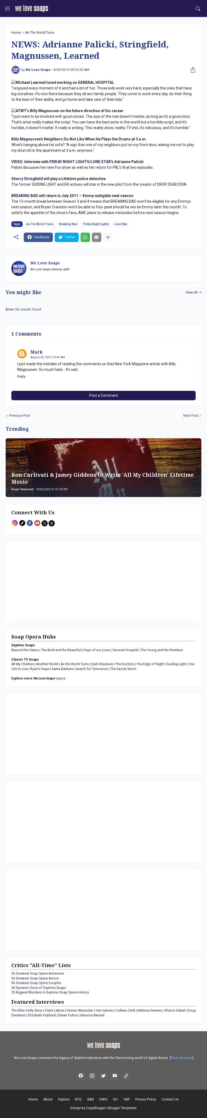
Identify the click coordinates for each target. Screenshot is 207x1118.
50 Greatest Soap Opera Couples (36, 983)
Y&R (126, 1099)
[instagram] (92, 1076)
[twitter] (103, 1076)
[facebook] (81, 1076)
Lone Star (120, 224)
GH (115, 1099)
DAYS (103, 1099)
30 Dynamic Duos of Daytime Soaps (38, 988)
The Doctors (124, 664)
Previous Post (19, 415)
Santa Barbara (62, 669)
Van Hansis (104, 1010)
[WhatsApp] (85, 237)
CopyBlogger (96, 1108)
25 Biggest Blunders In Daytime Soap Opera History (50, 992)
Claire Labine (54, 1010)
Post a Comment (103, 395)
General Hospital (125, 650)
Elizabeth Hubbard (42, 1015)
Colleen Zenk (125, 1010)
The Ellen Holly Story (26, 1010)
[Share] (191, 70)
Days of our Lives (97, 650)
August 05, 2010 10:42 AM (47, 357)
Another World (47, 664)
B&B (90, 1099)
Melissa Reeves (150, 1010)
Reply (21, 376)
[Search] (198, 8)
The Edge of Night (150, 664)
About (48, 1099)
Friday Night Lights (96, 224)
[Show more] (108, 237)
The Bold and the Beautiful (61, 650)
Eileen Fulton (68, 1015)
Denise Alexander (80, 1010)
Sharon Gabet (174, 1010)
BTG (78, 1099)
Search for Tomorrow (91, 669)
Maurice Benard (92, 1015)
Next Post (190, 415)
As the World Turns (74, 664)
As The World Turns (39, 32)
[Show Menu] (7, 8)
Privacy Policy (145, 1099)
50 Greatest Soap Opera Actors (35, 978)
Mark (36, 352)
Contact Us (170, 1099)
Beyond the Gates (25, 650)
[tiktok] (126, 1076)
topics (38, 678)
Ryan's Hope (39, 669)
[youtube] (115, 1076)
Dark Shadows (102, 664)
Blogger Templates (122, 1108)
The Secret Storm (123, 669)
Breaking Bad (68, 224)
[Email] (96, 237)
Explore (64, 1099)
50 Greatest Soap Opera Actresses (37, 973)
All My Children (22, 664)
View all (191, 292)
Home (16, 32)
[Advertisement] (45, 580)
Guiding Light (176, 664)
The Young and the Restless (161, 650)
